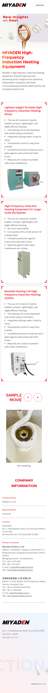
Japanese (39, 5)
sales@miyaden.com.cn (19, 593)
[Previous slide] (28, 397)
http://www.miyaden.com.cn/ (19, 595)
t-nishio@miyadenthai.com (21, 567)
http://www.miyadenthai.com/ (20, 570)
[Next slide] (38, 397)
